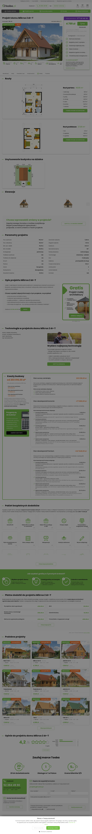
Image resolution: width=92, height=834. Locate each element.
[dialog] (46, 417)
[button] (46, 831)
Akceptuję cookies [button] (53, 828)
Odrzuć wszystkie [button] (39, 828)
